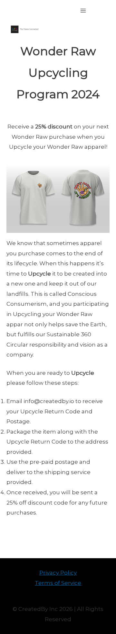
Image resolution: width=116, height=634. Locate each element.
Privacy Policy (58, 572)
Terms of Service (58, 583)
